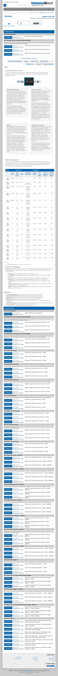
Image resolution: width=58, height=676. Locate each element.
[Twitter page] (51, 666)
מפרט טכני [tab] (38, 64)
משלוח (53, 660)
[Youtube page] (50, 666)
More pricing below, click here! (29, 58)
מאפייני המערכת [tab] (34, 61)
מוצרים (51, 9)
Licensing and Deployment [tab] (15, 61)
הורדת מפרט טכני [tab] (30, 64)
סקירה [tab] (52, 61)
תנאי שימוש (35, 658)
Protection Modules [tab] (48, 64)
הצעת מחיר (34, 9)
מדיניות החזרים (51, 658)
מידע (47, 9)
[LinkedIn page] (48, 666)
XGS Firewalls (42, 12)
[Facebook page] (53, 666)
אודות (43, 9)
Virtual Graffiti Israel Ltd (27, 670)
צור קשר (39, 9)
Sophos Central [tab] (44, 61)
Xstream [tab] (26, 61)
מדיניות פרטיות (18, 658)
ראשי (52, 12)
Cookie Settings (29, 673)
